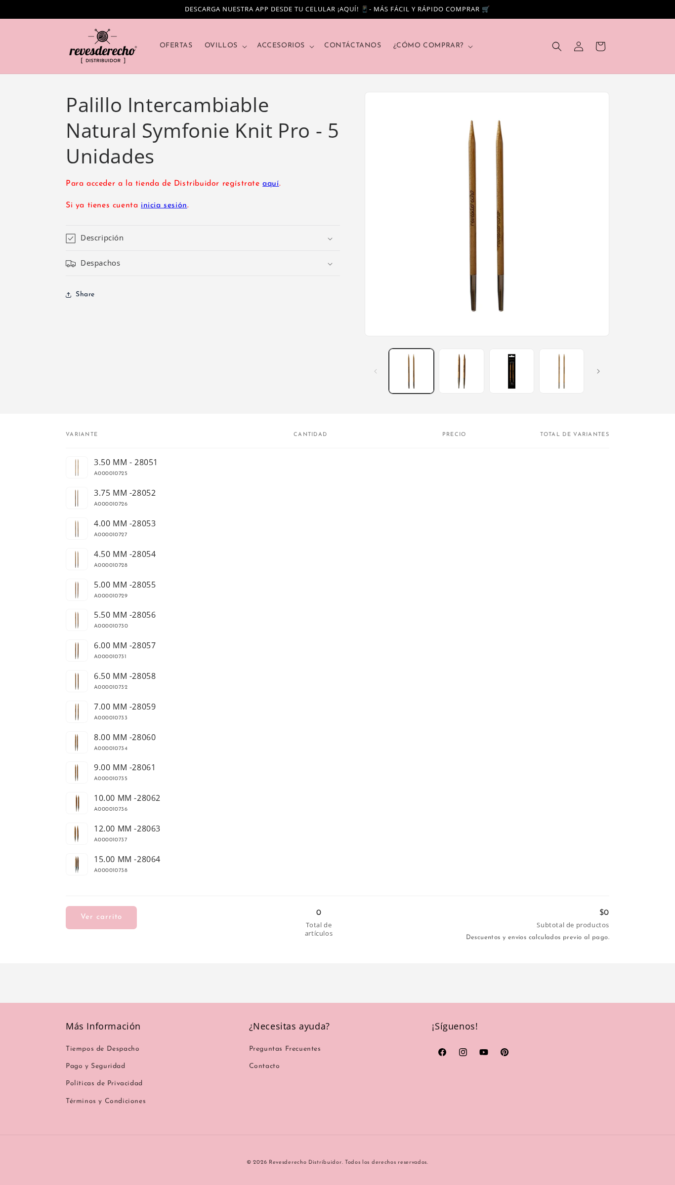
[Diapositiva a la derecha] (598, 371)
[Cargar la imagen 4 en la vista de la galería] (561, 371)
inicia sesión (164, 206)
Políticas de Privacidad (104, 1083)
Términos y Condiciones (106, 1101)
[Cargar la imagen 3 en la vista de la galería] (511, 371)
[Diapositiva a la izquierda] (375, 371)
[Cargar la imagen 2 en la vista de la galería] (461, 371)
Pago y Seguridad (96, 1066)
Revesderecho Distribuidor (305, 1162)
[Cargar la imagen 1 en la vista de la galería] (411, 371)
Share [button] (85, 294)
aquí (270, 184)
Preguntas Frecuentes (285, 1049)
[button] (225, 46)
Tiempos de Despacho (102, 1049)
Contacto (264, 1066)
